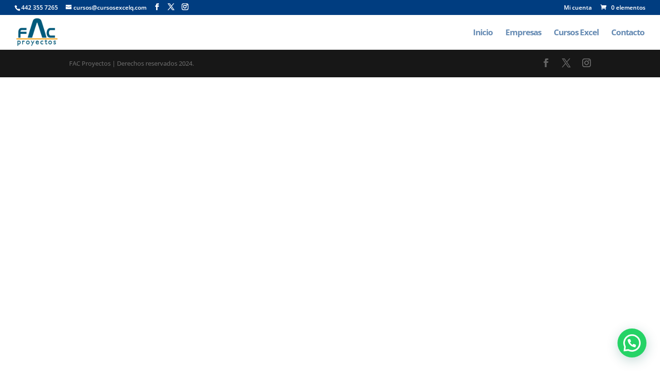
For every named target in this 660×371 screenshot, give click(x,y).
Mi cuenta (578, 8)
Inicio (483, 33)
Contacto (628, 33)
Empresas (523, 33)
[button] (631, 342)
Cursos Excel (576, 33)
